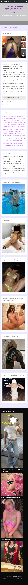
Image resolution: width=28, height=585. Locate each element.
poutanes (5, 126)
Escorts (4, 122)
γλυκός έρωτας (7, 135)
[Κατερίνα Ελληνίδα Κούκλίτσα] (12, 518)
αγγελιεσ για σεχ (12, 133)
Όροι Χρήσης (9, 576)
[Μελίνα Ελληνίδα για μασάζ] (13, 199)
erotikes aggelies (16, 118)
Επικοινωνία (19, 576)
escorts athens (11, 122)
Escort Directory (12, 120)
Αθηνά (15, 131)
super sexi (5, 129)
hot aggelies (13, 124)
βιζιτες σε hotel (19, 133)
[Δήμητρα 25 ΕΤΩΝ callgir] (13, 277)
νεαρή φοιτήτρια (17, 140)
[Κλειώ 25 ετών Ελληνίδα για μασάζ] (13, 389)
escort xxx (17, 122)
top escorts (11, 129)
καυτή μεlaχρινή (17, 138)
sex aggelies (13, 126)
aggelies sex (15, 116)
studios (24, 126)
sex (8, 126)
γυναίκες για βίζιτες (7, 15)
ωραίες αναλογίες (17, 145)
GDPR (14, 576)
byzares (3, 118)
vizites (21, 129)
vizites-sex (5, 131)
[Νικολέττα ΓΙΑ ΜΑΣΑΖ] (12, 440)
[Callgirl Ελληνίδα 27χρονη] (12, 556)
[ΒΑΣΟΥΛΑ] (13, 238)
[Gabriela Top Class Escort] (13, 353)
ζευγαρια (11, 138)
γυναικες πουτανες (16, 135)
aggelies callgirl (6, 116)
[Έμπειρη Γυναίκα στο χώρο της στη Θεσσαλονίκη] (12, 484)
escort (22, 118)
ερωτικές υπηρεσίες (14, 15)
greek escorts (21, 122)
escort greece (20, 120)
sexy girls (20, 126)
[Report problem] (13, 23)
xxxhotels (11, 131)
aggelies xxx (21, 116)
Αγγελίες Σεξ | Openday (9, 1)
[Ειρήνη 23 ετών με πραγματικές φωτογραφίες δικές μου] (13, 316)
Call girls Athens (9, 118)
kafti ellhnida (17, 124)
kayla (21, 124)
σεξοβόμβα (15, 143)
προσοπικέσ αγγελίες (7, 143)
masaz (24, 124)
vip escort (16, 129)
